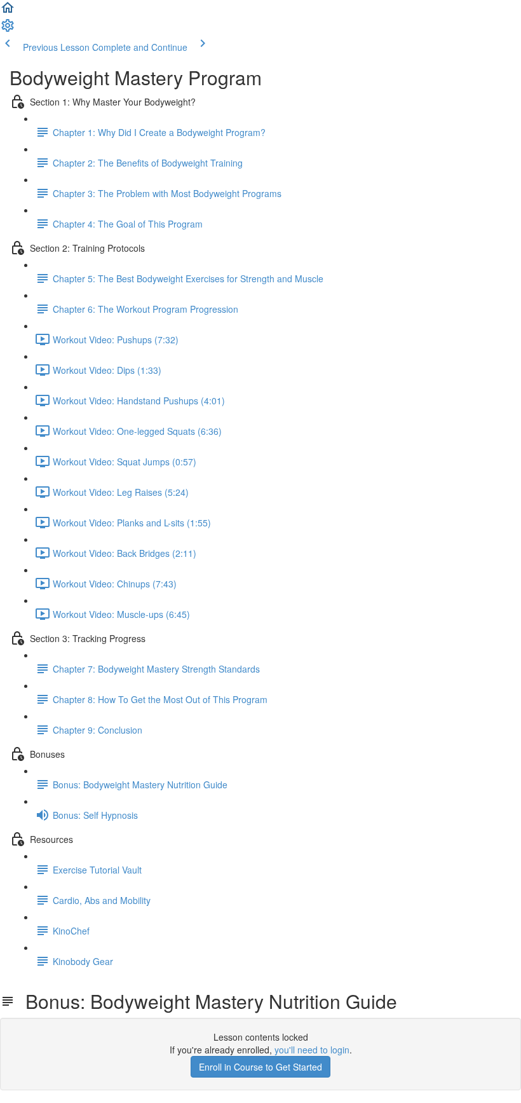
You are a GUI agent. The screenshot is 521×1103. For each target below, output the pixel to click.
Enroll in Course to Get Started (260, 1066)
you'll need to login (311, 1049)
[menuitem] (7, 29)
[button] (7, 11)
